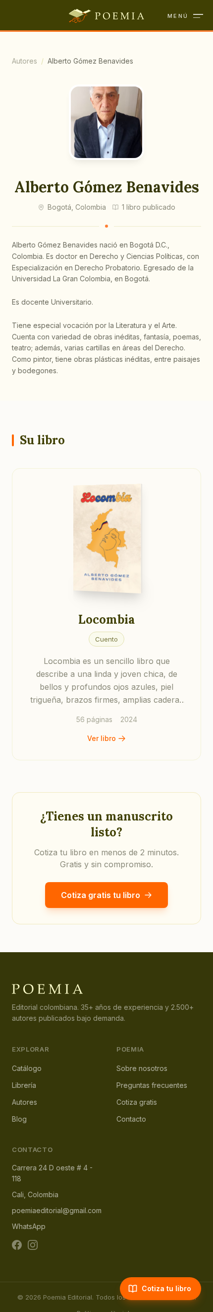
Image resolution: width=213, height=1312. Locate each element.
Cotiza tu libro (166, 1288)
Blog (19, 1119)
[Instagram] (33, 1245)
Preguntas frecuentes (151, 1085)
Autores (24, 61)
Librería (24, 1085)
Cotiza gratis (136, 1102)
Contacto (131, 1119)
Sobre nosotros (141, 1068)
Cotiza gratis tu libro (100, 895)
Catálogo (27, 1068)
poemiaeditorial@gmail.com (57, 1210)
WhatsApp (29, 1226)
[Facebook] (17, 1245)
